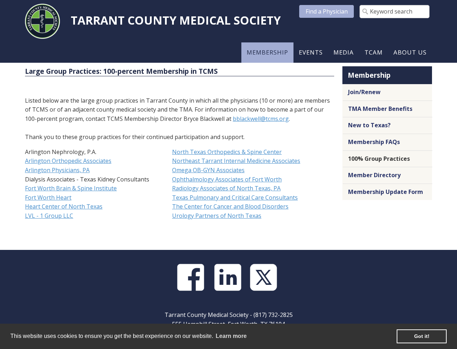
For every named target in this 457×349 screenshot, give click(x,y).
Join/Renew (364, 92)
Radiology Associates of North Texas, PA (226, 188)
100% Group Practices (379, 159)
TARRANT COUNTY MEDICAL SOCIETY (176, 20)
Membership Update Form (385, 192)
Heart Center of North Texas (63, 206)
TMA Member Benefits (380, 109)
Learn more (231, 336)
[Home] (42, 21)
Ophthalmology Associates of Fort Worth (227, 179)
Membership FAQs (374, 142)
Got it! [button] (422, 336)
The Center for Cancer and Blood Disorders (230, 206)
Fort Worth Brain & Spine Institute (71, 188)
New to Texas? (369, 125)
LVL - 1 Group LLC (49, 216)
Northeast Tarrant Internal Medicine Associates (236, 161)
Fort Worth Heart (48, 197)
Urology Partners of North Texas (216, 216)
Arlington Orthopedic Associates (68, 161)
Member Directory (374, 175)
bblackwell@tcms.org (261, 119)
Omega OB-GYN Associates (208, 170)
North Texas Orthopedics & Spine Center (227, 152)
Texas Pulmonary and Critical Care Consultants (235, 197)
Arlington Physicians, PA (57, 170)
